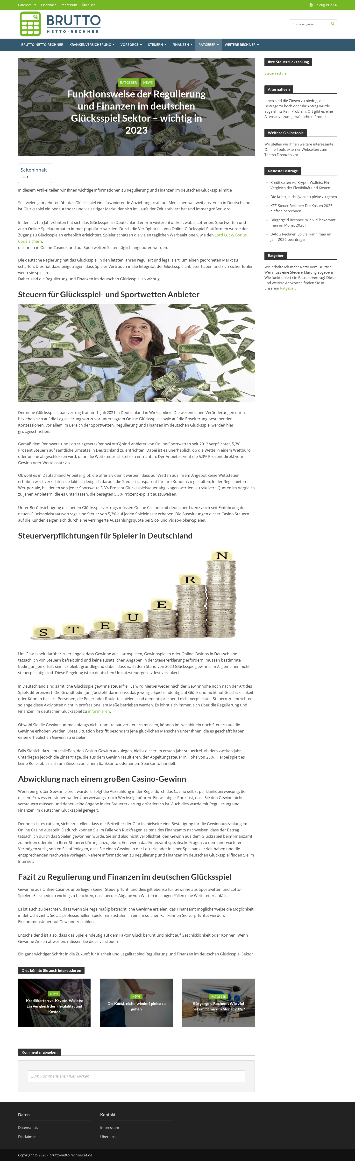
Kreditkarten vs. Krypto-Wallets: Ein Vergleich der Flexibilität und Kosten (54, 1006)
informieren (99, 711)
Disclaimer (48, 5)
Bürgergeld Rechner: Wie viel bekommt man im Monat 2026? (218, 1006)
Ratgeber (207, 44)
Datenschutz (27, 5)
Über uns (107, 1136)
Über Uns (88, 5)
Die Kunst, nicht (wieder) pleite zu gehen (136, 1006)
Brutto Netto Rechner (42, 44)
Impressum (69, 5)
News (148, 82)
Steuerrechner (276, 73)
